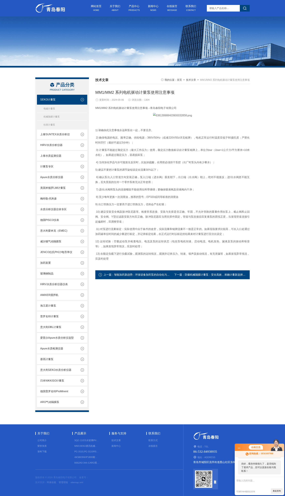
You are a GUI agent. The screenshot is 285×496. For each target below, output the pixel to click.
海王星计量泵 (48, 305)
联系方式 (153, 440)
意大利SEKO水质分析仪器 (55, 369)
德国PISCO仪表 (49, 220)
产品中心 (134, 8)
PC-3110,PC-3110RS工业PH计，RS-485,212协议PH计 (86, 451)
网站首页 (96, 8)
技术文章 (191, 79)
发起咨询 (277, 491)
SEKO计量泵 (48, 99)
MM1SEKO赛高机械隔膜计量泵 (86, 446)
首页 (179, 79)
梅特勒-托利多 (48, 198)
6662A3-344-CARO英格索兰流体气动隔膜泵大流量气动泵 (86, 462)
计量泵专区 (46, 166)
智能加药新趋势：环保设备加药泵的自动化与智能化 (144, 274)
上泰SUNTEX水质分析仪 (55, 134)
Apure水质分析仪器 (51, 177)
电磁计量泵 (49, 108)
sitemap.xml (77, 482)
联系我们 (191, 8)
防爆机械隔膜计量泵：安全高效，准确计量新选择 (214, 274)
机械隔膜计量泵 (52, 116)
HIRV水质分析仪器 (51, 145)
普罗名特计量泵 (49, 316)
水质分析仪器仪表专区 (53, 209)
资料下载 (42, 451)
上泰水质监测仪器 (50, 155)
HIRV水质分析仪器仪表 (54, 284)
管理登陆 (63, 482)
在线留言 (172, 8)
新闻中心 (153, 8)
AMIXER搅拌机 (49, 295)
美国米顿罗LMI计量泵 (53, 187)
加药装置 (45, 262)
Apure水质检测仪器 (51, 348)
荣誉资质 (42, 446)
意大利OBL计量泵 (50, 327)
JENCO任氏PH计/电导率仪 (56, 252)
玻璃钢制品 (46, 273)
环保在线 (51, 482)
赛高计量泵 (46, 359)
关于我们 (115, 8)
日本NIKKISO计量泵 (52, 380)
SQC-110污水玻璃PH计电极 (86, 440)
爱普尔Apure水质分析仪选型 (57, 337)
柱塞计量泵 (49, 124)
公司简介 (42, 440)
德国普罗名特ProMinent (54, 391)
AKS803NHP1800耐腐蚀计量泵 (86, 457)
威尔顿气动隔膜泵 (50, 241)
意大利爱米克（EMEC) (53, 230)
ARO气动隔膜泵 (49, 402)
